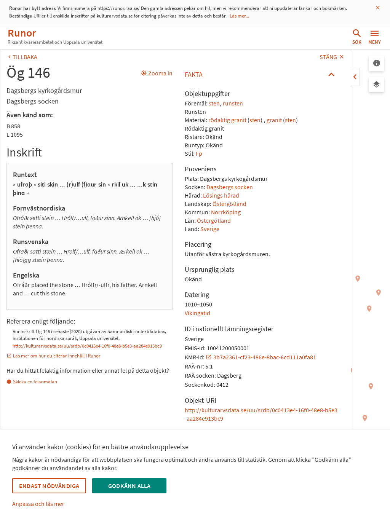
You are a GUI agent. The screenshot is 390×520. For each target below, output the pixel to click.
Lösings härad (221, 195)
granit (274, 120)
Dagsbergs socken (229, 187)
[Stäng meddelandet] (378, 8)
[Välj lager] (376, 84)
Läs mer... (239, 16)
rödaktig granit (227, 120)
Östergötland (229, 203)
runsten (233, 103)
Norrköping (226, 212)
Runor (22, 33)
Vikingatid (197, 313)
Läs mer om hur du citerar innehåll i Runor (57, 356)
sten (214, 103)
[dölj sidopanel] (355, 77)
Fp (199, 153)
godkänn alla (129, 486)
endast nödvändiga (49, 486)
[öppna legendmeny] (376, 63)
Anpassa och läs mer (38, 503)
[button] (262, 74)
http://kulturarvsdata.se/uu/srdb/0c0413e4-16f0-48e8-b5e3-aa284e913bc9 (87, 346)
